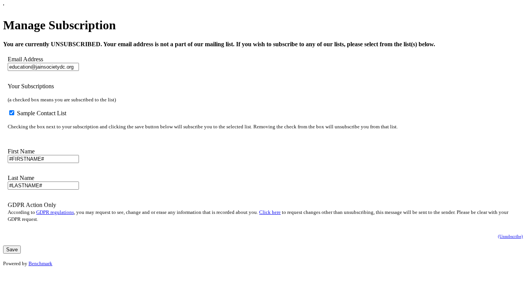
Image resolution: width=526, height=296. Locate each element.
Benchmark (40, 263)
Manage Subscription (59, 25)
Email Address (25, 59)
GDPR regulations (55, 212)
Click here (270, 212)
